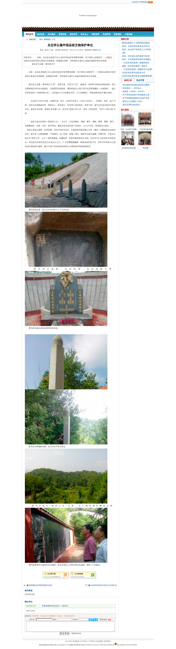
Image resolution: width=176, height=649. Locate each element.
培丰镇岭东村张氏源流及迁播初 (136, 85)
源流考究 (73, 34)
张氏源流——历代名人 (132, 88)
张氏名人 (84, 34)
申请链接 (76, 641)
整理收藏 (143, 2)
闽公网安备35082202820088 (127, 645)
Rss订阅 (68, 641)
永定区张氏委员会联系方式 (133, 73)
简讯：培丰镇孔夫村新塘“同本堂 (136, 56)
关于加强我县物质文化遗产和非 (136, 98)
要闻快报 (62, 34)
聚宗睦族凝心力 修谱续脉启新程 (136, 43)
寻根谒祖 (117, 34)
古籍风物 (128, 34)
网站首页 (29, 34)
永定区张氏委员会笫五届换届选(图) (137, 76)
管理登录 (107, 641)
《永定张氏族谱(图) (146, 129)
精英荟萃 (95, 34)
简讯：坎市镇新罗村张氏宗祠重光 (136, 59)
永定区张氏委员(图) (129, 148)
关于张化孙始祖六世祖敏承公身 (136, 95)
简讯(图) (146, 148)
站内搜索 (99, 641)
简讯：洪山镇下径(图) (129, 129)
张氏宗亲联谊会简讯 (131, 105)
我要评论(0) (96, 50)
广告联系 (91, 641)
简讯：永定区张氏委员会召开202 (136, 46)
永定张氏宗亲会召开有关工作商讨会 (104, 585)
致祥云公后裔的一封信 (132, 101)
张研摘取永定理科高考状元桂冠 (40, 585)
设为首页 (135, 2)
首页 (41, 39)
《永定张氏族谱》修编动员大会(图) (137, 69)
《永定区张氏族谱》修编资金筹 (135, 63)
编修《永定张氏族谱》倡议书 (134, 66)
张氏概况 (51, 34)
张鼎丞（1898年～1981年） (134, 91)
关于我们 (83, 641)
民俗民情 (106, 34)
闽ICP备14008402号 (107, 645)
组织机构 (40, 34)
